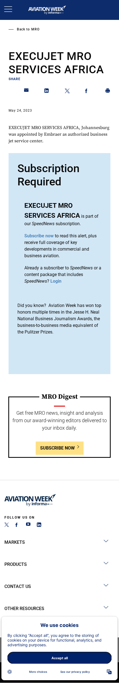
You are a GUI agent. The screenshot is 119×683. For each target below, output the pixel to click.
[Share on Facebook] (87, 91)
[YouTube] (28, 525)
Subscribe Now (57, 448)
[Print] (107, 91)
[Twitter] (6, 525)
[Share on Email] (26, 91)
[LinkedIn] (39, 525)
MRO (35, 29)
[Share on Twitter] (67, 91)
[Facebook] (17, 525)
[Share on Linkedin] (46, 91)
